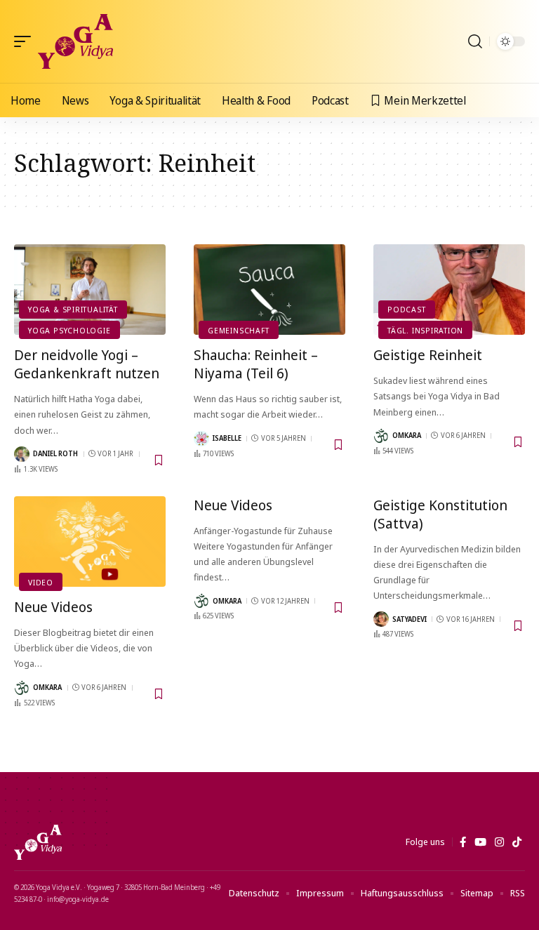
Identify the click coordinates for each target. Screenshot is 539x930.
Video (40, 582)
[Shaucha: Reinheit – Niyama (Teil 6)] (269, 290)
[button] (26, 41)
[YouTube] (480, 842)
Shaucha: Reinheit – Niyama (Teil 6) (256, 364)
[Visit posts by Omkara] (381, 436)
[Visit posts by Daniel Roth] (21, 454)
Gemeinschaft (238, 330)
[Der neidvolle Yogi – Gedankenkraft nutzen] (90, 290)
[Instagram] (499, 842)
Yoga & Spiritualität (72, 309)
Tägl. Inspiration (425, 330)
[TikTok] (517, 842)
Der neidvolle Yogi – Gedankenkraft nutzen (86, 364)
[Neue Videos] (90, 541)
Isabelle (227, 438)
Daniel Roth (55, 453)
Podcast (406, 309)
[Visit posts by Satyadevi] (381, 619)
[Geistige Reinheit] (449, 290)
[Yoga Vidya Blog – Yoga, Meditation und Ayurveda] (38, 842)
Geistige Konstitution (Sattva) (440, 514)
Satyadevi (409, 619)
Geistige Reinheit (427, 354)
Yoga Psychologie (69, 330)
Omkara (406, 435)
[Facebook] (463, 842)
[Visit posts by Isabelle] (201, 438)
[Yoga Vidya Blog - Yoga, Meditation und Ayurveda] (75, 41)
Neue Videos (53, 606)
